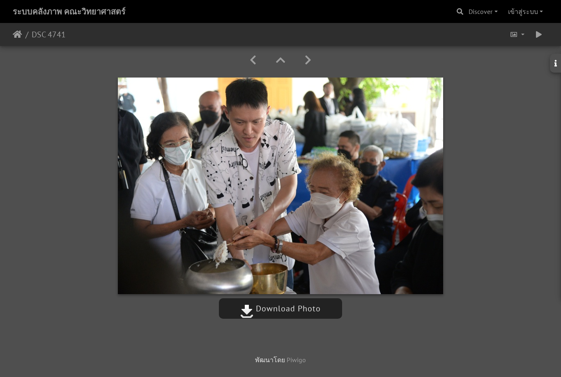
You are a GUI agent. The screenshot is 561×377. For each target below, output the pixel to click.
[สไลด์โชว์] (538, 34)
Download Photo (287, 308)
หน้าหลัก (17, 34)
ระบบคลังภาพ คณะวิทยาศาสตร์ (69, 11)
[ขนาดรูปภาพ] (517, 34)
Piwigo (296, 360)
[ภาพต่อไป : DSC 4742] (308, 60)
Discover (480, 11)
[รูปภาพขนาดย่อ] (280, 60)
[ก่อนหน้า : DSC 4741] (253, 60)
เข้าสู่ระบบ (523, 11)
